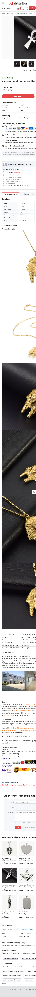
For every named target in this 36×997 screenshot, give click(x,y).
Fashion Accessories (20, 13)
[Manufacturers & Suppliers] (18, 3)
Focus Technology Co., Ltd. (23, 990)
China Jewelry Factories (10, 967)
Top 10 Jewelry (29, 980)
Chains (4, 936)
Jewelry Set (15, 954)
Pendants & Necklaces (25, 933)
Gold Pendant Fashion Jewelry (12, 975)
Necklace (5, 954)
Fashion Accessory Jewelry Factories (13, 971)
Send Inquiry (18, 96)
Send (17, 827)
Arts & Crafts (10, 13)
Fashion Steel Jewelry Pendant (12, 980)
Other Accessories (24, 936)
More (3, 983)
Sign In (5, 186)
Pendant (30, 13)
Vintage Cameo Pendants (10, 958)
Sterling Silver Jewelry (29, 954)
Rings (3, 933)
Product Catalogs (28, 929)
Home (3, 13)
